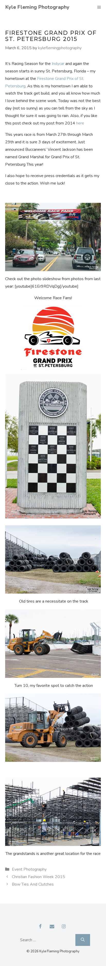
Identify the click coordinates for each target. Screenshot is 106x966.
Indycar (58, 63)
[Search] (82, 940)
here (80, 123)
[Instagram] (64, 927)
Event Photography (29, 869)
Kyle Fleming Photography (37, 7)
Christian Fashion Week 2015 (38, 877)
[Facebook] (40, 927)
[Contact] (52, 927)
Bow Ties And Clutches (33, 884)
